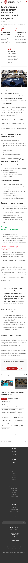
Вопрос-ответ (14, 513)
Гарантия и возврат (14, 498)
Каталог (14, 448)
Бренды (14, 456)
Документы (14, 479)
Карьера (14, 475)
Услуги (14, 454)
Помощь (14, 504)
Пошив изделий (14, 490)
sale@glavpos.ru (15, 533)
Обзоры (14, 459)
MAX (15, 547)
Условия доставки (14, 496)
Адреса (14, 492)
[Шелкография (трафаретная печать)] (14, 78)
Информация (14, 484)
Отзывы (14, 473)
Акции (14, 451)
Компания (14, 467)
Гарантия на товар (14, 511)
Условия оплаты (14, 494)
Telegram (12, 547)
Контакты (14, 477)
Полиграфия (14, 488)
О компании (14, 469)
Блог (14, 462)
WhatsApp (19, 547)
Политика (14, 500)
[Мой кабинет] (23, 2)
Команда (14, 471)
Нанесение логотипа (14, 486)
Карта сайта (14, 516)
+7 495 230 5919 (14, 527)
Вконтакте (8, 547)
